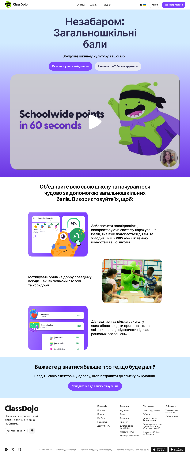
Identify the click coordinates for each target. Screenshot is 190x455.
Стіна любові (172, 416)
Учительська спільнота (172, 411)
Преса (100, 414)
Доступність (103, 425)
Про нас (101, 410)
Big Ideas (124, 410)
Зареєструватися (174, 4)
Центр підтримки (151, 410)
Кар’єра (101, 418)
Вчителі (81, 4)
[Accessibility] (32, 431)
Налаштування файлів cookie (150, 419)
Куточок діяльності (129, 435)
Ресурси (124, 418)
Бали (122, 414)
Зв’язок (146, 414)
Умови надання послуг (66, 450)
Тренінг (124, 422)
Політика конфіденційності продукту (96, 450)
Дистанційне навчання (126, 426)
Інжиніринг (102, 422)
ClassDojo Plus (127, 431)
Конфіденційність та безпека (151, 433)
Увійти (155, 4)
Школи (93, 4)
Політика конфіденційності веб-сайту (133, 450)
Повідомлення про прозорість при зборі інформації (152, 426)
